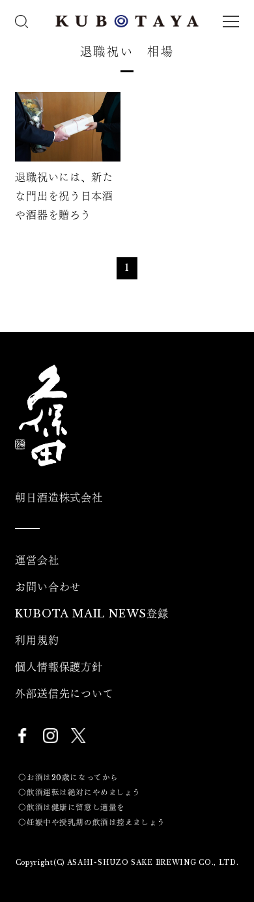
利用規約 (37, 640)
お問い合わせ (48, 587)
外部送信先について (64, 693)
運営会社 (37, 560)
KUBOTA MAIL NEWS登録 (91, 613)
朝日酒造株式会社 (58, 497)
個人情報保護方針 (58, 667)
